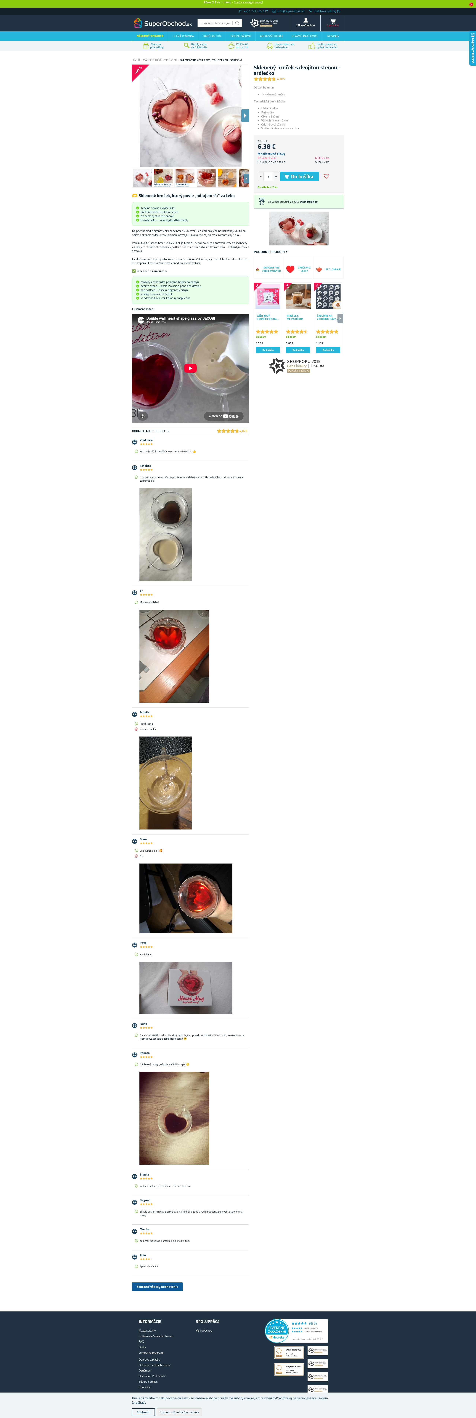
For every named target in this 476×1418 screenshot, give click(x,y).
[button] (276, 176)
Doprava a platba (149, 1359)
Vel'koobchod (204, 1330)
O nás (142, 1347)
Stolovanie (333, 269)
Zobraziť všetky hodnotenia (157, 1286)
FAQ (141, 1341)
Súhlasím (143, 1412)
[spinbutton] (268, 176)
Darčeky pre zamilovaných (271, 269)
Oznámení (145, 1370)
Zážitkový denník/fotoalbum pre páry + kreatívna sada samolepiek (268, 317)
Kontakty (145, 1387)
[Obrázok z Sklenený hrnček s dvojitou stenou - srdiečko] (142, 178)
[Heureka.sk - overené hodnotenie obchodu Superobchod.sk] (296, 1342)
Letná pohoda (183, 36)
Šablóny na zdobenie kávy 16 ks (328, 317)
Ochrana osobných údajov (155, 1365)
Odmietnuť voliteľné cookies (179, 1412)
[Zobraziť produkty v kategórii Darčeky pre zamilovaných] (257, 269)
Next (246, 178)
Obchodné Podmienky (152, 1376)
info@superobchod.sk (291, 11)
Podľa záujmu (240, 36)
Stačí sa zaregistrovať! (248, 2)
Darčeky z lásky (304, 269)
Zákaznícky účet (305, 25)
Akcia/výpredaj (271, 36)
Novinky (333, 36)
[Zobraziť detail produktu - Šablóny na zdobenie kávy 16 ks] (328, 297)
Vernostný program (151, 1352)
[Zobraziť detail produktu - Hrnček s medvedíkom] (298, 297)
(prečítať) (138, 1402)
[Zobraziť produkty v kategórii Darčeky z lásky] (290, 269)
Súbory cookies (148, 1381)
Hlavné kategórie (305, 36)
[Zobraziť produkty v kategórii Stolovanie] (319, 269)
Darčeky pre (212, 36)
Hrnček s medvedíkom (295, 317)
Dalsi (245, 115)
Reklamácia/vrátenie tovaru (156, 1336)
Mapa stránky (147, 1330)
